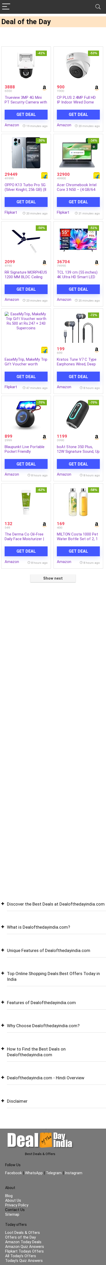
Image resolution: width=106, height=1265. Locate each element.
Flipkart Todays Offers (24, 1251)
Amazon (12, 125)
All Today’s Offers (20, 1256)
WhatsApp (34, 1173)
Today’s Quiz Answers (24, 1260)
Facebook (14, 1173)
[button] (53, 908)
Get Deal (26, 114)
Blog (9, 1195)
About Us (13, 1200)
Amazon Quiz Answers (24, 1246)
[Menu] (6, 7)
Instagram (73, 1173)
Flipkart (11, 212)
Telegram (54, 1173)
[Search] (98, 7)
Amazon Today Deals (23, 1242)
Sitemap (12, 1214)
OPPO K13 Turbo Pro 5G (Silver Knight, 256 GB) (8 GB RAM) (25, 190)
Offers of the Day (20, 1237)
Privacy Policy (16, 1205)
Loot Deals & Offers (22, 1232)
